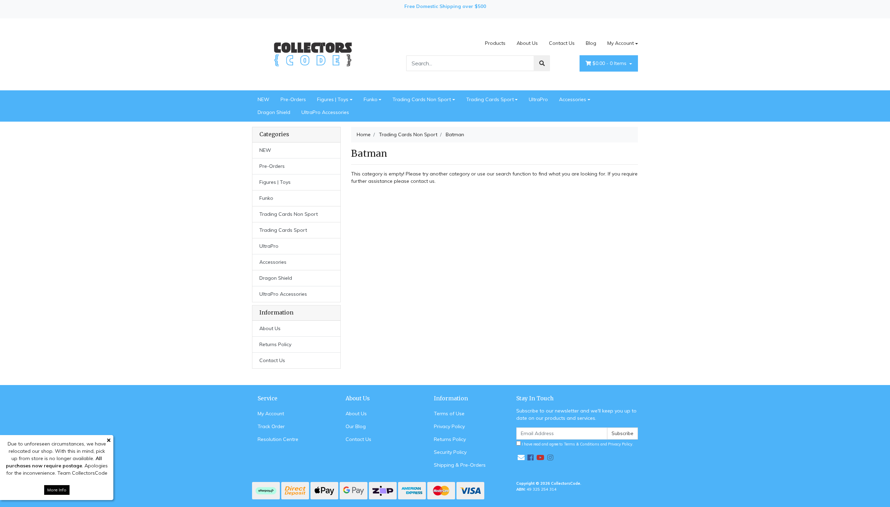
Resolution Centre (278, 439)
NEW (263, 99)
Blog (591, 43)
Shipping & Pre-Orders (460, 465)
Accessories (572, 99)
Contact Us (562, 43)
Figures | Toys (332, 99)
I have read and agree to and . (577, 444)
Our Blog (356, 426)
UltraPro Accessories (325, 112)
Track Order (271, 426)
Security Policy (450, 452)
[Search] (542, 63)
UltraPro (538, 99)
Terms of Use (449, 413)
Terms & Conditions (581, 444)
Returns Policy (275, 344)
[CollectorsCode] (313, 54)
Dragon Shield (274, 112)
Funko (371, 99)
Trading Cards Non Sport (422, 99)
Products (495, 43)
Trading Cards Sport (490, 99)
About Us (527, 43)
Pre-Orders (293, 99)
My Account (620, 43)
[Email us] (521, 457)
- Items (610, 63)
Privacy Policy (449, 426)
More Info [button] (56, 489)
